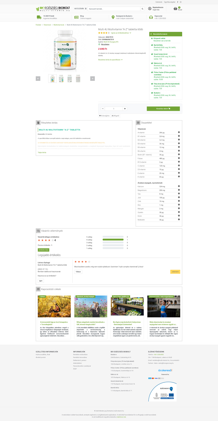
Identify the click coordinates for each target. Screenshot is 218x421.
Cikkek (42, 296)
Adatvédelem (77, 363)
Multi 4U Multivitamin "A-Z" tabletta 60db (52, 265)
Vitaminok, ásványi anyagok (85, 296)
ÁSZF (75, 369)
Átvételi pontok (41, 357)
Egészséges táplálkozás (121, 296)
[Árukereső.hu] (165, 371)
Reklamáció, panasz (79, 360)
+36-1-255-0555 (159, 354)
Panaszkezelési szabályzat (82, 366)
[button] (38, 78)
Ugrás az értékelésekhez (120, 33)
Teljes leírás (42, 152)
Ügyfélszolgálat (169, 2)
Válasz (78, 272)
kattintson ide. (121, 417)
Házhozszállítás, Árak (43, 354)
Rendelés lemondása (80, 357)
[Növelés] (125, 109)
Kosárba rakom (162, 109)
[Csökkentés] (103, 109)
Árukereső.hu (165, 374)
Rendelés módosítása (80, 354)
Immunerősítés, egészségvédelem (161, 296)
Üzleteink (159, 2)
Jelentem (175, 272)
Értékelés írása (43, 250)
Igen (40, 281)
